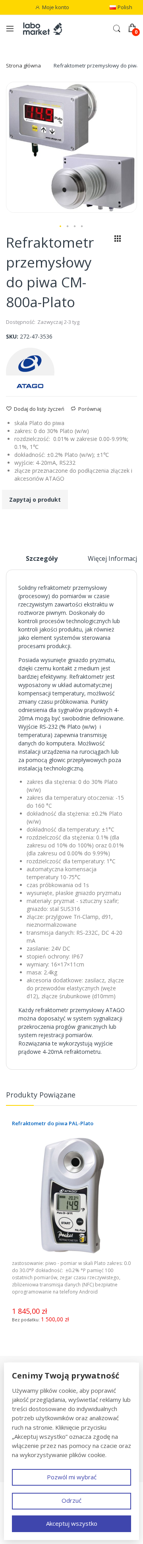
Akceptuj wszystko (71, 1523)
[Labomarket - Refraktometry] (46, 28)
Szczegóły (42, 558)
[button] (60, 227)
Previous (125, 1097)
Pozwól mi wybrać (72, 1477)
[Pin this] (29, 523)
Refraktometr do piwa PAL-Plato (52, 1123)
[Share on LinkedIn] (39, 523)
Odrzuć (71, 1500)
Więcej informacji (113, 558)
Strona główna (23, 65)
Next (133, 1097)
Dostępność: (20, 321)
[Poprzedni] (104, 240)
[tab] (41, 562)
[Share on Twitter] (18, 523)
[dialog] (71, 1451)
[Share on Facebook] (8, 523)
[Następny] (131, 240)
